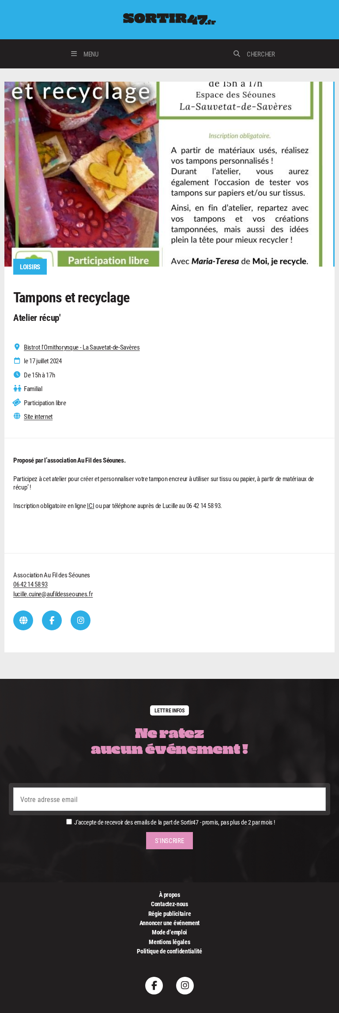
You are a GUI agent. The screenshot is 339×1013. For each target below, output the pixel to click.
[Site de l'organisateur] (23, 620)
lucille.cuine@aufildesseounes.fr (53, 593)
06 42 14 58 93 (30, 584)
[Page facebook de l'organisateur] (52, 620)
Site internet (38, 416)
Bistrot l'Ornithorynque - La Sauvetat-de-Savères (82, 347)
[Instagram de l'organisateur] (80, 620)
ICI (90, 505)
